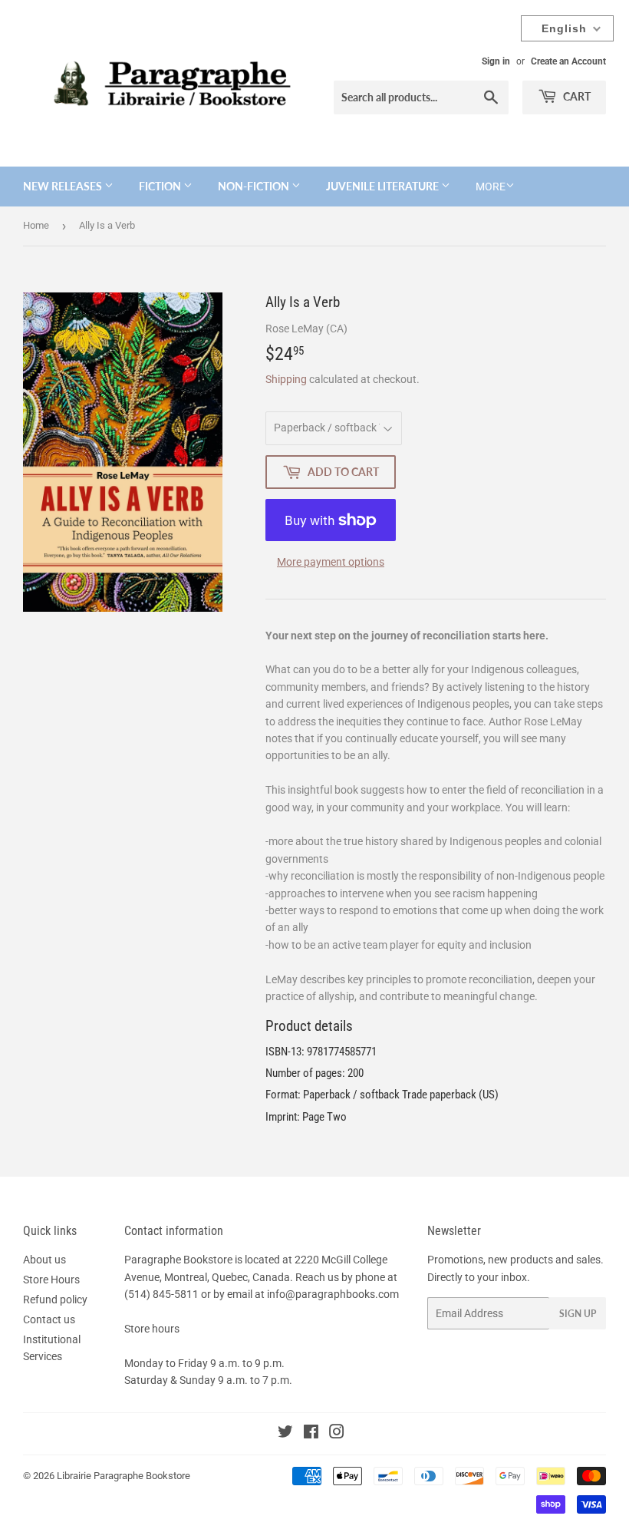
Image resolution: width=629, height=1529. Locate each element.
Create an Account (568, 61)
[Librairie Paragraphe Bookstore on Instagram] (336, 1434)
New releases (63, 186)
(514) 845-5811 (161, 1294)
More (491, 186)
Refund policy (55, 1299)
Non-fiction (254, 186)
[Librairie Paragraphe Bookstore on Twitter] (285, 1434)
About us (44, 1259)
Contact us (49, 1319)
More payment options (330, 562)
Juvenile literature (383, 186)
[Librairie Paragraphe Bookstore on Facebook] (311, 1434)
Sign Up (577, 1313)
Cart (576, 96)
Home (36, 225)
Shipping (286, 379)
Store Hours (51, 1279)
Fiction (161, 186)
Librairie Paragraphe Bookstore (123, 1475)
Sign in (496, 61)
